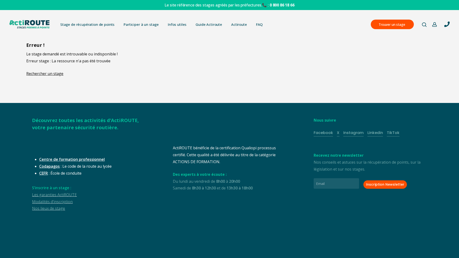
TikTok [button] (393, 132)
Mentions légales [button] (217, 250)
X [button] (338, 132)
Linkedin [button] (375, 132)
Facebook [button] (323, 132)
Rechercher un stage (44, 73)
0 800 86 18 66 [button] (408, 247)
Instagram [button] (353, 132)
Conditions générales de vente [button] (167, 250)
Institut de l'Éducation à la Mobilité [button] (101, 250)
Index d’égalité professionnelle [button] (265, 250)
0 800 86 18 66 (282, 5)
